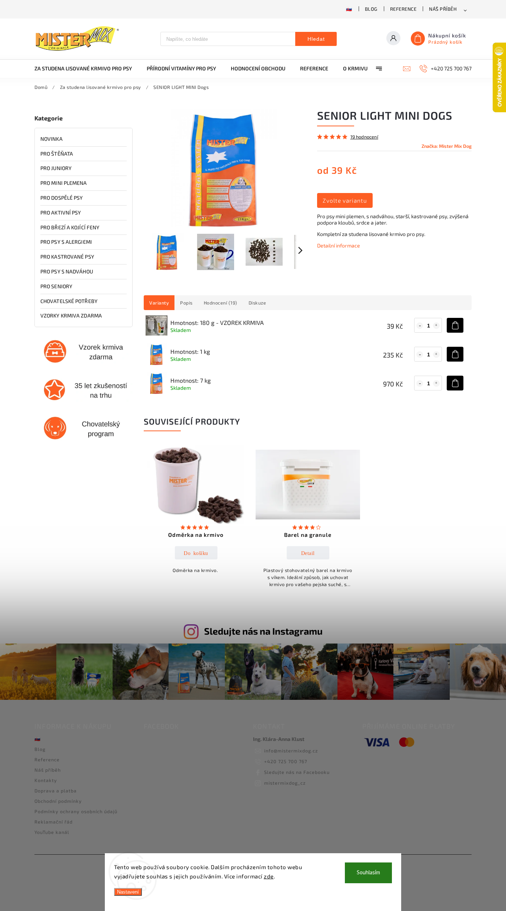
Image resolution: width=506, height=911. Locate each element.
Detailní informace (338, 245)
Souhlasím (368, 873)
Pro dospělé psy (61, 197)
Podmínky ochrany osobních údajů (75, 811)
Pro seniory (56, 286)
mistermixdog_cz (285, 783)
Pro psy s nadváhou (66, 271)
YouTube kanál (51, 832)
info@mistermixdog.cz (291, 751)
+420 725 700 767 (285, 761)
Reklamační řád (53, 822)
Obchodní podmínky (58, 801)
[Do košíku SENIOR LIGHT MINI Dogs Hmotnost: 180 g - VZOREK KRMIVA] (455, 325)
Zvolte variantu (345, 200)
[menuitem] (86, 68)
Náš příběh (443, 9)
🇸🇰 (349, 9)
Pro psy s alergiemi (66, 242)
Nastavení (128, 892)
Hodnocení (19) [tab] (220, 303)
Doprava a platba (55, 791)
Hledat (316, 39)
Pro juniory (55, 168)
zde (269, 876)
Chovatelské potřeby (68, 301)
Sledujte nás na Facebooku (297, 772)
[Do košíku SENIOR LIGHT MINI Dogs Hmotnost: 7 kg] (455, 383)
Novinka (51, 139)
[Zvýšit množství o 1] (436, 325)
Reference (403, 9)
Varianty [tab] (159, 303)
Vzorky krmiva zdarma (71, 315)
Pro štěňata (56, 153)
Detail (308, 552)
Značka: (447, 146)
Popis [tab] (186, 303)
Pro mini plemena (63, 183)
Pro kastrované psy (67, 256)
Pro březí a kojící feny (69, 227)
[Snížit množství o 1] (419, 325)
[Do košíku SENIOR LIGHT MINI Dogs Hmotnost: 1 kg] (455, 354)
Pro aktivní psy (60, 212)
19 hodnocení (364, 136)
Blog (371, 9)
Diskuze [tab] (257, 303)
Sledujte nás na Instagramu (263, 630)
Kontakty (45, 780)
